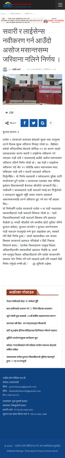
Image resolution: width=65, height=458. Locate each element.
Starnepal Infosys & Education (41, 450)
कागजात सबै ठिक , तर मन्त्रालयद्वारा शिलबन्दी (26, 323)
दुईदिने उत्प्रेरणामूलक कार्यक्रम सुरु (22, 338)
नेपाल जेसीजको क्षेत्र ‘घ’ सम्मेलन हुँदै (22, 301)
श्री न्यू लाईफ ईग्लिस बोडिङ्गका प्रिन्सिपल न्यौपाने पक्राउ (31, 330)
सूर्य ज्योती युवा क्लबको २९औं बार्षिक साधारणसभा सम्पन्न (31, 316)
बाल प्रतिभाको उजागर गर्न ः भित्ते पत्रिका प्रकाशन (29, 308)
